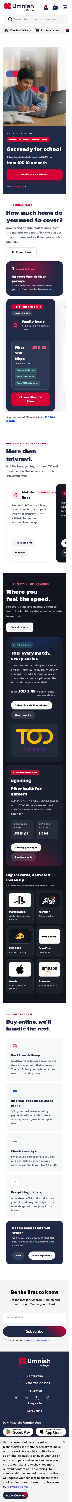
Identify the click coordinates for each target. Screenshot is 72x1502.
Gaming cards (23, 857)
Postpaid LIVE (23, 542)
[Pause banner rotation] (25, 186)
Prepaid (20, 552)
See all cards (20, 627)
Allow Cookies (15, 1495)
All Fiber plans (21, 252)
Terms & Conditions (36, 1340)
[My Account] (45, 7)
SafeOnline (34, 1410)
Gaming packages (26, 847)
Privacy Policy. (18, 1486)
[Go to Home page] (21, 7)
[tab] (11, 186)
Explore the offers (34, 174)
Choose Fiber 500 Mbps (30, 399)
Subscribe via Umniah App (31, 705)
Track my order (42, 1255)
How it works (23, 715)
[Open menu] (65, 7)
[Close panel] (64, 1442)
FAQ (18, 1255)
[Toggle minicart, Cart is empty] (55, 7)
